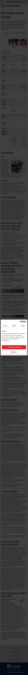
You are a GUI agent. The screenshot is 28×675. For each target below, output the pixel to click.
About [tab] (23, 325)
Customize (13, 352)
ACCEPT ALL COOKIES (14, 347)
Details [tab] (14, 325)
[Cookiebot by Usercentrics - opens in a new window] (20, 322)
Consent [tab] (5, 325)
